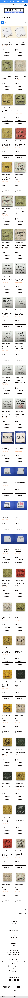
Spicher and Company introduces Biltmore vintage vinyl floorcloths (14, 962)
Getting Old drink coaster (7, 347)
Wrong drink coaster (5, 584)
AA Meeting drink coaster (7, 280)
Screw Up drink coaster (19, 821)
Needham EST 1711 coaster (6, 550)
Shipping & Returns (14, 937)
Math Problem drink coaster (6, 415)
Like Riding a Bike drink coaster (7, 111)
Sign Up (17, 4)
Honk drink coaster (5, 212)
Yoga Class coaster (5, 483)
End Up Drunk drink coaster (19, 314)
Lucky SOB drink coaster (20, 212)
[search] (21, 4)
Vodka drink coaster (18, 652)
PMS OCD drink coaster (19, 855)
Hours (14, 948)
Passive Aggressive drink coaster (20, 382)
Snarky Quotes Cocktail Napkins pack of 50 (7, 44)
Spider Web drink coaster (20, 753)
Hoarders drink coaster (6, 381)
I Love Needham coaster (19, 516)
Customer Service (14, 947)
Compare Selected (21, 913)
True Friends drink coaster (7, 753)
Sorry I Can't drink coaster (7, 787)
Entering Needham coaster (20, 483)
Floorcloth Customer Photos (14, 954)
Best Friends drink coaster (20, 144)
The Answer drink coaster (20, 178)
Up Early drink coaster (6, 685)
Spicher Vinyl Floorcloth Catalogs (14, 952)
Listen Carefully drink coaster (6, 144)
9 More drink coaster (18, 111)
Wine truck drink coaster (20, 584)
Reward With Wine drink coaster (7, 855)
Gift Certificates (14, 932)
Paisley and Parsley (6, 73)
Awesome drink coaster (19, 415)
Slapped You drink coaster (20, 787)
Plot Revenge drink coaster (7, 888)
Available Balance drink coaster (20, 280)
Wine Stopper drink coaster (6, 618)
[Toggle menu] (2, 5)
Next (24, 910)
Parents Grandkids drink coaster (20, 246)
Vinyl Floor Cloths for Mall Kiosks (14, 965)
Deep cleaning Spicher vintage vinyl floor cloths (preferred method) (14, 967)
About (14, 945)
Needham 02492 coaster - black (6, 449)
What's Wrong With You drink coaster (19, 619)
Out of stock (20, 221)
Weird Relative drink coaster (6, 652)
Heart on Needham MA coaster (7, 516)
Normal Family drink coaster (6, 178)
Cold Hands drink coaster (7, 314)
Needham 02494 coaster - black (19, 449)
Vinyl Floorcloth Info (14, 950)
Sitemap (17, 996)
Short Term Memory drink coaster (6, 821)
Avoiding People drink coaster (6, 246)
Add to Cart (7, 52)
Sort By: (10, 22)
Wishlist (14, 934)
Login (13, 4)
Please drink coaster (18, 888)
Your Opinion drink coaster (20, 77)
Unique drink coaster (18, 685)
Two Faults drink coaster (20, 719)
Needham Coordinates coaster (18, 551)
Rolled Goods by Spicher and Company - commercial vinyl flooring (14, 970)
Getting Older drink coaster (19, 347)
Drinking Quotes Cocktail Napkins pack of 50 (20, 44)
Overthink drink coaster (6, 77)
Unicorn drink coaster (6, 719)
